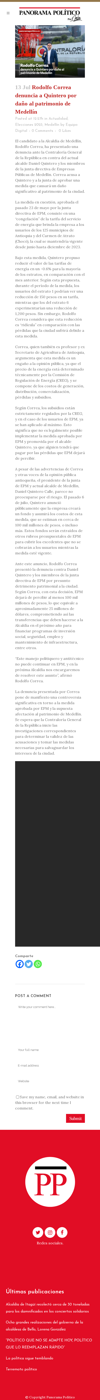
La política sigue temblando (29, 1358)
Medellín (51, 125)
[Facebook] (20, 964)
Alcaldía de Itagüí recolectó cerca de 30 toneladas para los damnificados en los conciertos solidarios (48, 1308)
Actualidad (58, 119)
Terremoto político (21, 1369)
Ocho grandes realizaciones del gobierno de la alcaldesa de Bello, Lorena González (44, 1326)
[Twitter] (29, 964)
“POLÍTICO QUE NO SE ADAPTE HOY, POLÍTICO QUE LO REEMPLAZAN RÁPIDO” (49, 1344)
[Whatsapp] (38, 964)
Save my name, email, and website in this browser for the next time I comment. (49, 1102)
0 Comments (42, 131)
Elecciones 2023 (29, 125)
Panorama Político (61, 1397)
